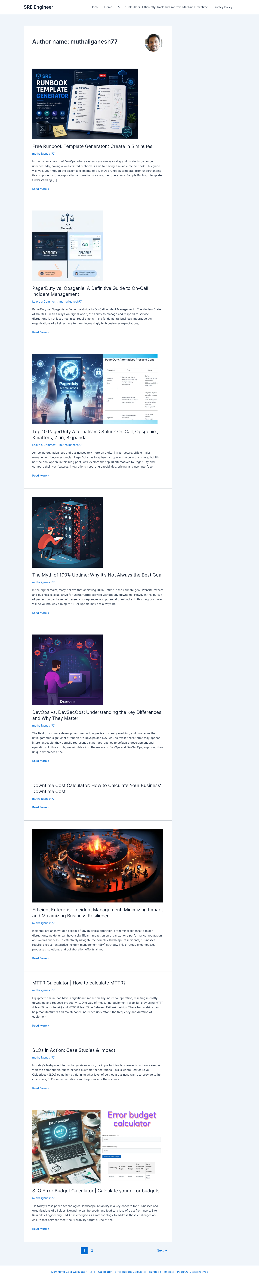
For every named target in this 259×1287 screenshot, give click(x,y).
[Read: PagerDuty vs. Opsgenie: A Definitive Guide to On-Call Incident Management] (67, 245)
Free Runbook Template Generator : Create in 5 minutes (92, 146)
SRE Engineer (38, 7)
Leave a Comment (44, 301)
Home (95, 7)
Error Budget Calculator (130, 1271)
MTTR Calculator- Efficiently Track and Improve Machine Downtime (163, 7)
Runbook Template (161, 1271)
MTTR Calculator (101, 1271)
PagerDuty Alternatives (192, 1271)
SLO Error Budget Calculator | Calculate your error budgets (96, 1190)
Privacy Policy (223, 7)
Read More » (40, 189)
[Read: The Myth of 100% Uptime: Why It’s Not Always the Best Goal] (67, 532)
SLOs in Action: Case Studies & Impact (73, 1050)
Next (162, 1250)
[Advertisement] (208, 78)
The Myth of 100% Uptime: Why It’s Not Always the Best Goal (97, 575)
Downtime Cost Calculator (69, 1271)
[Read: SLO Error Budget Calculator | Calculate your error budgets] (97, 1146)
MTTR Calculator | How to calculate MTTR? (79, 983)
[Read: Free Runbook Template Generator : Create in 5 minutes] (85, 103)
